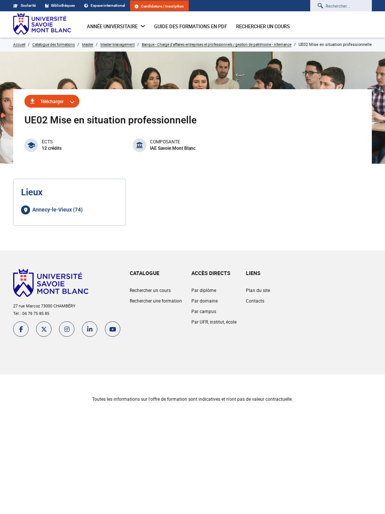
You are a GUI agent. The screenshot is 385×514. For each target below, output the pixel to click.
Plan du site (258, 290)
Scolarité (28, 5)
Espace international (108, 5)
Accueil (19, 44)
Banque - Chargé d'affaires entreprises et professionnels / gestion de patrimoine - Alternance (216, 44)
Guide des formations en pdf (190, 26)
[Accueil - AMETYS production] (42, 24)
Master (87, 44)
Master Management (117, 44)
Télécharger (52, 101)
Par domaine (204, 301)
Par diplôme (203, 290)
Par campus (203, 311)
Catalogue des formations (53, 44)
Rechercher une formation (156, 301)
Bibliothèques (63, 5)
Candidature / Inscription (162, 6)
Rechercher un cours (263, 26)
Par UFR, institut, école (213, 322)
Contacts (255, 301)
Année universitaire (112, 26)
